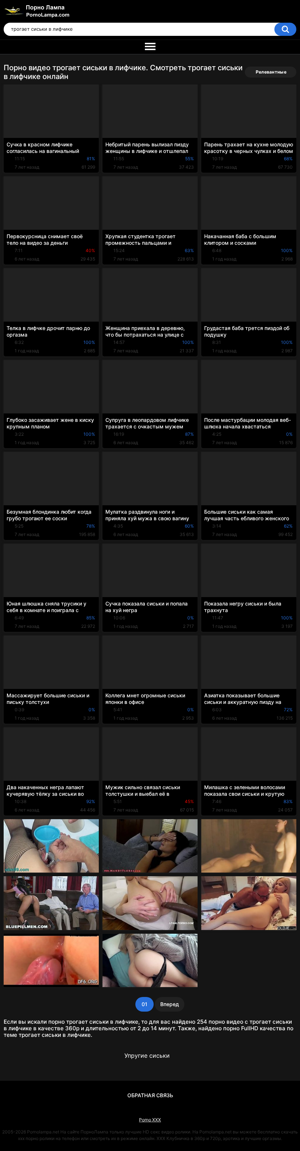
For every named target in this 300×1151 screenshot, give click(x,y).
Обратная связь (150, 1095)
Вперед (169, 1004)
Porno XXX (150, 1119)
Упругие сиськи (147, 1055)
